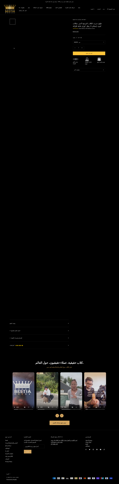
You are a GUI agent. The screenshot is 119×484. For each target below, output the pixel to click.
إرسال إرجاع (8, 445)
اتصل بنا (7, 451)
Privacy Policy (8, 461)
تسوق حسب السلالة (38, 7)
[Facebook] (76, 37)
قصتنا (6, 440)
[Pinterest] (81, 37)
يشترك (27, 451)
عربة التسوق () (111, 9)
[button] (19, 345)
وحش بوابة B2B (9, 456)
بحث (104, 9)
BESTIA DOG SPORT (79, 19)
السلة (86, 444)
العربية (92, 9)
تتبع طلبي (87, 446)
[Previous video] (57, 415)
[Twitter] (78, 37)
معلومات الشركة (9, 453)
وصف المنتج (12, 323)
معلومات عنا (21, 7)
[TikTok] (104, 449)
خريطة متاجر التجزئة (70, 7)
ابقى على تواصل (23, 10)
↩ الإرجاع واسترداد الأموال (16, 338)
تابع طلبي (7, 448)
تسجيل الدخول (88, 440)
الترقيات (7, 459)
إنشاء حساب (88, 442)
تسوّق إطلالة (49, 7)
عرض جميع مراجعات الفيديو (59, 423)
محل (29, 7)
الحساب (98, 9)
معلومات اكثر (77, 69)
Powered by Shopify (11, 479)
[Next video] (62, 415)
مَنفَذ (79, 7)
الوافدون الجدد (58, 7)
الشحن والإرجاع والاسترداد (11, 443)
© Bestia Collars (12, 477)
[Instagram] (93, 449)
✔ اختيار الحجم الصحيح (15, 330)
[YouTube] (100, 449)
